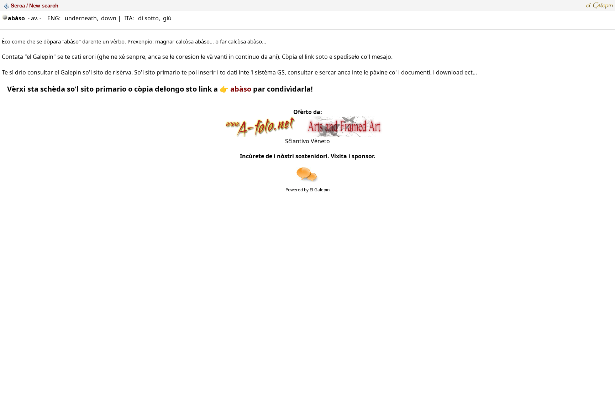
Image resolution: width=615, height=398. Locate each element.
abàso (240, 89)
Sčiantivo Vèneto (307, 141)
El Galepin (320, 190)
